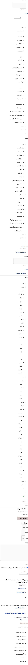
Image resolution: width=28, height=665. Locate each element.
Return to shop (23, 518)
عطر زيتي (20, 91)
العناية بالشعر (20, 51)
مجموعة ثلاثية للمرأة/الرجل (15, 119)
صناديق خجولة (20, 98)
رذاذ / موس (19, 71)
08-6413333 (25, 246)
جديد (22, 27)
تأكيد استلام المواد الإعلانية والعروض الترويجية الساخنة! (14, 567)
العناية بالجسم (20, 30)
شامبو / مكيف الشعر (17, 67)
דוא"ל (26, 533)
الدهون (20, 64)
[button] (14, 138)
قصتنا (22, 126)
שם (27, 527)
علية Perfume (19, 104)
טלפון (26, 538)
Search (26, 256)
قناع (21, 57)
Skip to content (24, 620)
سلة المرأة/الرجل (18, 122)
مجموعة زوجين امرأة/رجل (16, 111)
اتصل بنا (21, 129)
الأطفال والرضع (18, 78)
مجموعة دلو (19, 108)
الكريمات (20, 36)
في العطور (21, 82)
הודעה (26, 543)
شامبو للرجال (19, 75)
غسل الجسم (19, 44)
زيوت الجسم (19, 47)
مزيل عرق (19, 40)
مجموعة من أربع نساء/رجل (16, 115)
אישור (26, 564)
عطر (21, 88)
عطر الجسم (19, 95)
